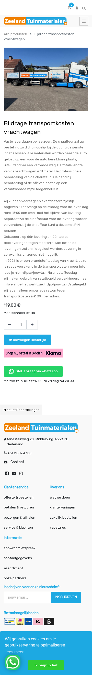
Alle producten (15, 34)
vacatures (58, 527)
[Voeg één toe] (32, 325)
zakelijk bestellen (63, 517)
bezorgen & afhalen (19, 517)
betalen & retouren (19, 507)
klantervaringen (62, 507)
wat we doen (60, 497)
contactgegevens (18, 558)
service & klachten (18, 527)
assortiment (13, 568)
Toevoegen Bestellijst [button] (29, 340)
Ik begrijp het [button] (45, 665)
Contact (17, 462)
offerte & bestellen (19, 497)
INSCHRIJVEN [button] (66, 597)
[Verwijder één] (9, 325)
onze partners (15, 578)
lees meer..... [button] (17, 652)
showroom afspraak (20, 548)
